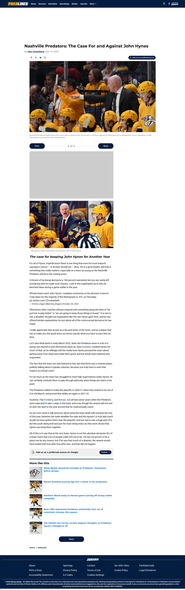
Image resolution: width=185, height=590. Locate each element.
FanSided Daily (146, 565)
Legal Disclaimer (147, 570)
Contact (91, 565)
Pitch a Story (35, 570)
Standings (64, 4)
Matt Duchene (84, 346)
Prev (37, 146)
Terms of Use (94, 570)
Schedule (52, 4)
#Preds (33, 293)
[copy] (45, 57)
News (33, 4)
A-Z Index (68, 575)
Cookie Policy (121, 570)
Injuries (83, 4)
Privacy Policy (70, 570)
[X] (164, 4)
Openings (68, 565)
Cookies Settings (95, 575)
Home (32, 547)
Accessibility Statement (41, 575)
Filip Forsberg (46, 399)
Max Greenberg (36, 51)
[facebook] (169, 4)
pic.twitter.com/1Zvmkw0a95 (44, 300)
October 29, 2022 (70, 303)
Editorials (42, 547)
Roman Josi (64, 399)
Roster (75, 4)
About (32, 565)
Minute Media (16, 582)
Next (105, 146)
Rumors (42, 4)
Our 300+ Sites (121, 565)
